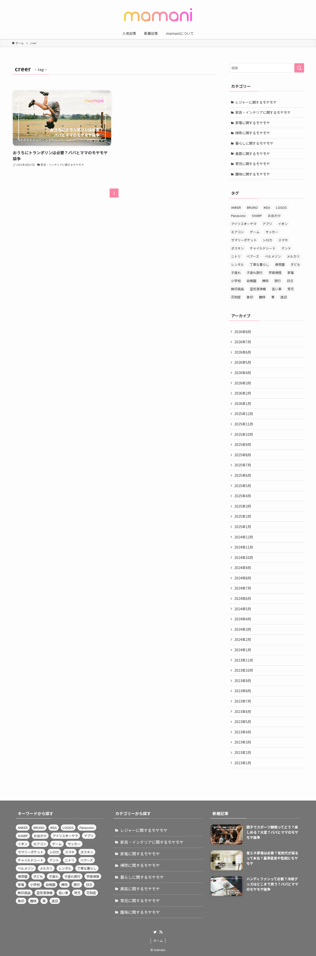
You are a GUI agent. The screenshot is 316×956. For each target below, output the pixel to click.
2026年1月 (242, 403)
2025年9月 (242, 444)
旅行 (278, 280)
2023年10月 (243, 670)
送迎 (283, 297)
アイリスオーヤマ (244, 223)
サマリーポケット (244, 240)
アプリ (267, 223)
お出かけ (274, 215)
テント (286, 248)
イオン (283, 223)
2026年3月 (242, 383)
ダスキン (237, 248)
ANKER (236, 207)
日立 (290, 280)
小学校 (236, 280)
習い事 (276, 289)
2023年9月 (242, 680)
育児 (290, 289)
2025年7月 (242, 464)
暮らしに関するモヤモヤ (254, 143)
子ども (295, 264)
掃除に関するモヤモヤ (252, 132)
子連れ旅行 (255, 272)
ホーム (158, 940)
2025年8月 (242, 454)
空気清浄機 (258, 289)
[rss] (161, 932)
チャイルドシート (263, 248)
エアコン (237, 231)
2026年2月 (242, 393)
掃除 (265, 280)
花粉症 (236, 297)
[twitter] (155, 932)
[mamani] (158, 15)
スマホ (283, 240)
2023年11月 (243, 660)
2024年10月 (243, 557)
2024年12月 (243, 537)
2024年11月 (243, 547)
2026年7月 (242, 341)
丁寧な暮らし (259, 264)
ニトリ (236, 256)
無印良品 (237, 289)
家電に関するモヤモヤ (252, 122)
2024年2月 (242, 639)
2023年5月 (242, 721)
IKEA (267, 207)
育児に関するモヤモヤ (252, 163)
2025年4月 (242, 495)
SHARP (257, 215)
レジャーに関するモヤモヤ (255, 102)
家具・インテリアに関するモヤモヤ (263, 112)
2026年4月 (242, 372)
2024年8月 (242, 577)
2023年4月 (242, 731)
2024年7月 (242, 588)
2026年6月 (242, 352)
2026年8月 (242, 331)
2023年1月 (242, 762)
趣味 (262, 297)
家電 (290, 272)
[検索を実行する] (299, 68)
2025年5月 (242, 485)
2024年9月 (242, 567)
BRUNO (252, 207)
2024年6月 (242, 598)
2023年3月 (242, 742)
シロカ (267, 240)
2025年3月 (242, 506)
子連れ (236, 272)
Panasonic (238, 215)
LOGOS (281, 207)
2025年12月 (243, 413)
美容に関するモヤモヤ (252, 153)
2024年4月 (242, 618)
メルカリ (293, 256)
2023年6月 (242, 711)
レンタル (237, 264)
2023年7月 (242, 701)
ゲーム (254, 231)
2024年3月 (242, 629)
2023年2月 (242, 752)
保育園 (280, 264)
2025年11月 (243, 423)
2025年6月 (242, 475)
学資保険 (275, 272)
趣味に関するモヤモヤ (252, 174)
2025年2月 (242, 516)
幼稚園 (251, 280)
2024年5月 (242, 608)
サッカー (271, 231)
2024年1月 (242, 649)
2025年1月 (242, 526)
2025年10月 (243, 434)
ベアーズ (253, 256)
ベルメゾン (273, 256)
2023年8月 (242, 690)
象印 (250, 297)
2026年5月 (242, 362)
